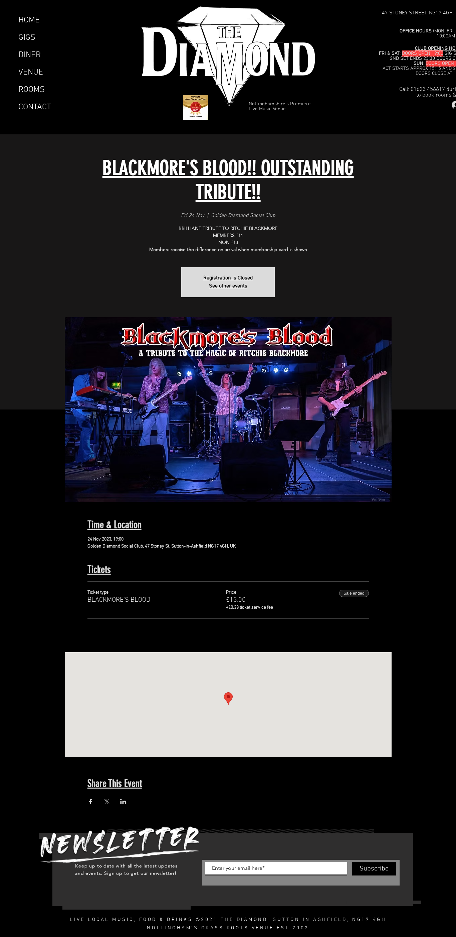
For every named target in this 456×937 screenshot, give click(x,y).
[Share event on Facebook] (90, 801)
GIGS (26, 38)
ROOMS (31, 90)
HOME (29, 20)
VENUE (30, 73)
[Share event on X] (107, 801)
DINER (29, 55)
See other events (228, 286)
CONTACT (34, 107)
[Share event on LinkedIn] (123, 801)
